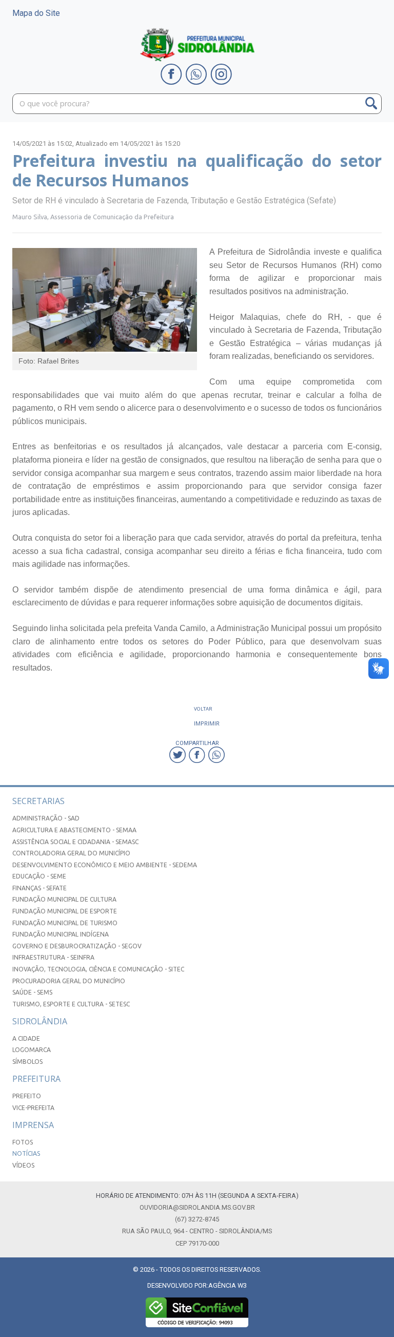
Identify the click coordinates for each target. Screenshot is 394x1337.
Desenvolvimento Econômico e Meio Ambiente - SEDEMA (104, 865)
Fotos (22, 1142)
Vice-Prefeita (33, 1107)
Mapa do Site (36, 13)
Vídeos (23, 1165)
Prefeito (26, 1096)
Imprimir (207, 723)
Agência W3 (227, 1285)
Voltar (203, 708)
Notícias (26, 1153)
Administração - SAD (46, 818)
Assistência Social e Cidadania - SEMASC (75, 841)
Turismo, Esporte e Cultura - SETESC (71, 1004)
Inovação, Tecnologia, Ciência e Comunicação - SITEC (98, 969)
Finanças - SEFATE (39, 888)
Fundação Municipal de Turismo (64, 923)
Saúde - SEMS (32, 992)
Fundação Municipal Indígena (60, 934)
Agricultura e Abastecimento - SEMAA (74, 830)
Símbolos (27, 1061)
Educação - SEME (39, 876)
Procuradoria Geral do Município (68, 981)
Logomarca (31, 1049)
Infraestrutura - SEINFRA (53, 957)
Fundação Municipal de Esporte (64, 911)
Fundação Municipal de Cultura (64, 899)
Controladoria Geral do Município (71, 853)
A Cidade (26, 1038)
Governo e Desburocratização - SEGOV (77, 946)
